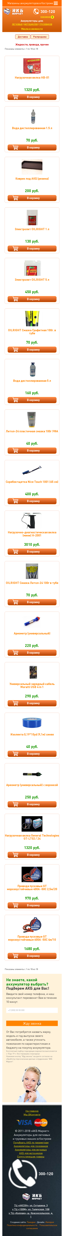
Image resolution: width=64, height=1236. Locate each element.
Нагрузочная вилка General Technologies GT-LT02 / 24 (32, 837)
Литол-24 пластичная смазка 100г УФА (32, 431)
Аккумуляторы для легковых (31, 1149)
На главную (32, 1110)
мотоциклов (31, 24)
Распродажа (39, 36)
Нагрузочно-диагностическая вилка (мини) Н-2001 (32, 533)
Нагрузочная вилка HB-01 (32, 77)
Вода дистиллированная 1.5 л (32, 128)
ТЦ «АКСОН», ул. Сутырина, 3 (31, 1205)
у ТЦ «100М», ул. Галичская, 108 (30, 1209)
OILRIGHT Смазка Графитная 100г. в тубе (32, 331)
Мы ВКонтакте (32, 1114)
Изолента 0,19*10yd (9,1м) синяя (32, 734)
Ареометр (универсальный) (32, 633)
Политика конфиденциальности (22, 1225)
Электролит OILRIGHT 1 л (32, 229)
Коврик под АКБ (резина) (32, 178)
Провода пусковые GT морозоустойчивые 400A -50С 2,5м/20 (32, 887)
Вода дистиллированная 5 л (32, 380)
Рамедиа (31, 1222)
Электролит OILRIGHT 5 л (32, 279)
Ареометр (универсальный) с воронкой (32, 785)
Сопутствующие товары (30, 1156)
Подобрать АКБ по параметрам (30, 1142)
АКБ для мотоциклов (31, 1153)
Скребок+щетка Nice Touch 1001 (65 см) (32, 481)
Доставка (23, 36)
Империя (49, 1222)
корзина (45, 16)
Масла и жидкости (32, 28)
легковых (17, 24)
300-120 (48, 11)
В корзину (33, 97)
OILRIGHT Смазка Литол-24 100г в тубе (32, 582)
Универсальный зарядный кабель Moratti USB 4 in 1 (32, 685)
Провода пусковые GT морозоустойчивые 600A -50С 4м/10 (32, 938)
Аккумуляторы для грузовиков (31, 1146)
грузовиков (45, 24)
